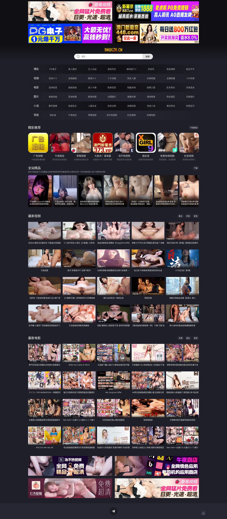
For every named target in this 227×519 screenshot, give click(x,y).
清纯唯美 (151, 96)
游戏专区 (112, 69)
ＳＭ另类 (190, 78)
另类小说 (151, 105)
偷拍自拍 (72, 87)
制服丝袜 (131, 87)
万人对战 (92, 69)
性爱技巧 (190, 105)
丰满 (180, 338)
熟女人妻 (131, 78)
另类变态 (190, 87)
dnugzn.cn (113, 49)
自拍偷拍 (72, 78)
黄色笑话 (171, 105)
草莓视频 (92, 115)
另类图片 (190, 96)
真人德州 (72, 69)
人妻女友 (92, 105)
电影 (36, 87)
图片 (36, 96)
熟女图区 (171, 96)
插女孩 (53, 115)
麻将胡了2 (131, 69)
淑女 (188, 338)
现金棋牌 (171, 69)
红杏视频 (131, 115)
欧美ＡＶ (92, 78)
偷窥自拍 (53, 96)
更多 (196, 216)
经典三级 (151, 87)
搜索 (148, 56)
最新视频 (34, 216)
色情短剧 (151, 115)
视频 (36, 78)
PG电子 (52, 69)
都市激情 (53, 105)
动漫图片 (112, 96)
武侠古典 (112, 105)
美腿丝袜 (131, 96)
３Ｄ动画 (112, 78)
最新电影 (34, 338)
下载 (196, 168)
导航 (36, 115)
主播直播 (171, 78)
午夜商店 (72, 115)
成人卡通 (92, 87)
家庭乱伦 (72, 105)
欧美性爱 (112, 87)
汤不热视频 (112, 115)
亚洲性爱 (53, 87)
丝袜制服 (151, 78)
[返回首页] (203, 513)
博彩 (36, 69)
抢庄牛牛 (190, 69)
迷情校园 (131, 105)
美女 (180, 216)
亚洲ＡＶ (53, 78)
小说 (36, 106)
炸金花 (151, 69)
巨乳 (188, 216)
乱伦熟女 (171, 87)
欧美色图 (92, 96)
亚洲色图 (72, 96)
